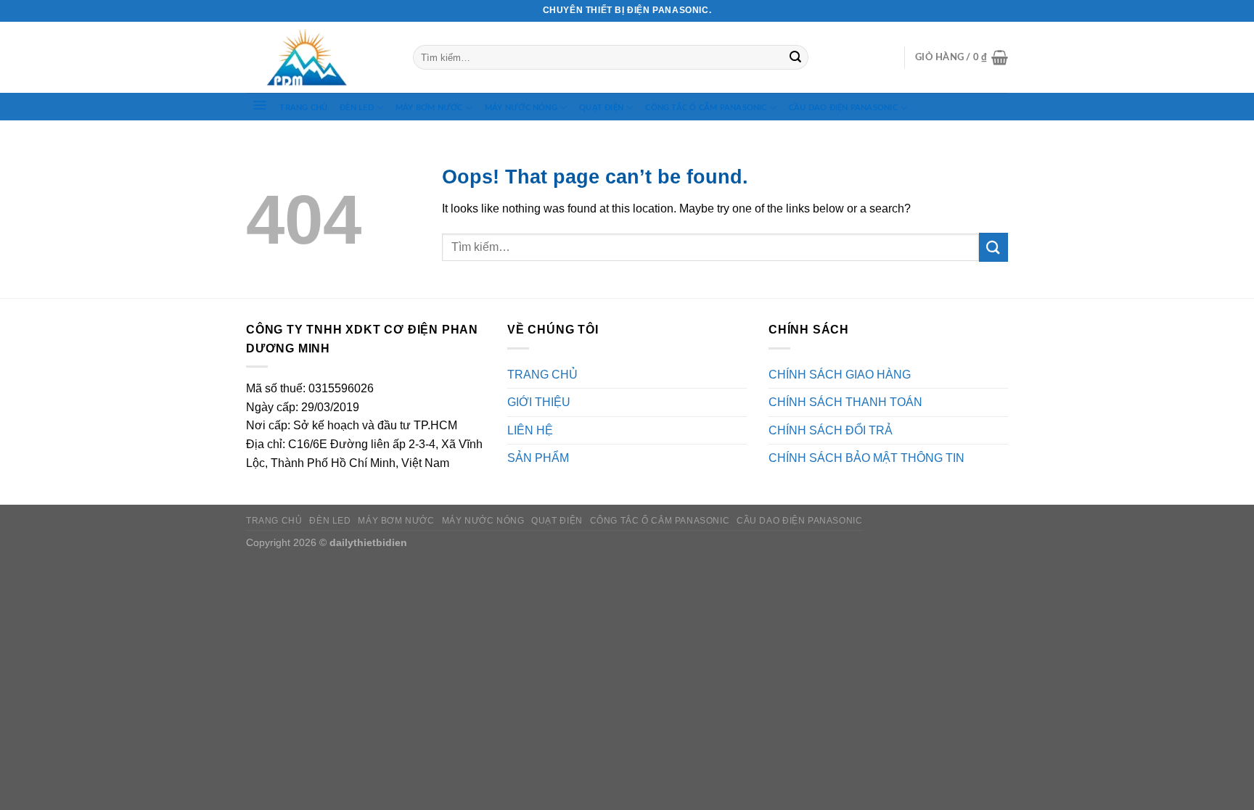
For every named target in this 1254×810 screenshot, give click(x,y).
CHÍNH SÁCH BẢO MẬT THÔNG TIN (866, 458)
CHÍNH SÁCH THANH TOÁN (845, 402)
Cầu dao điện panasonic (843, 108)
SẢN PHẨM (538, 458)
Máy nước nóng (521, 108)
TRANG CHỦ (303, 108)
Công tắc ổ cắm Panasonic (705, 108)
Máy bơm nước (429, 108)
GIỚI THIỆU (538, 402)
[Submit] (795, 57)
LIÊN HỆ (530, 430)
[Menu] (260, 105)
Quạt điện (601, 108)
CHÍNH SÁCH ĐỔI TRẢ (831, 430)
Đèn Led (357, 108)
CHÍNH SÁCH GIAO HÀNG (840, 374)
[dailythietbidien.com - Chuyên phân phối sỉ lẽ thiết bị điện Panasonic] (318, 57)
